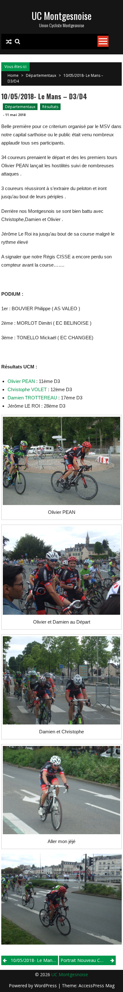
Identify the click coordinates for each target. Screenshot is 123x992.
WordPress (46, 986)
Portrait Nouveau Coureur (87, 960)
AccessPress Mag (96, 986)
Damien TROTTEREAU (32, 397)
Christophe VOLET (27, 389)
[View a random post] (9, 42)
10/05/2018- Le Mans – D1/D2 (34, 960)
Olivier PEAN (21, 381)
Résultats (50, 106)
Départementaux (41, 75)
